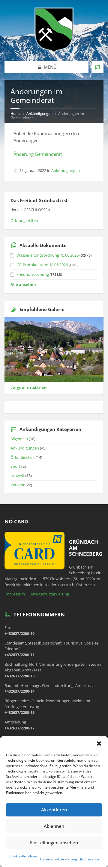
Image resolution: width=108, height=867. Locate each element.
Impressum (89, 859)
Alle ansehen (23, 284)
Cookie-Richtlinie (23, 856)
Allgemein (19, 438)
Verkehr (17, 484)
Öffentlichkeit (22, 457)
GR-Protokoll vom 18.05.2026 (42, 264)
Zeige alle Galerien (28, 388)
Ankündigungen (39, 113)
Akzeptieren (54, 810)
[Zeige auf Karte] (98, 67)
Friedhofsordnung (32, 274)
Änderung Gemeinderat (38, 154)
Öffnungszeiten (24, 220)
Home (15, 113)
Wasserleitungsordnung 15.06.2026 (47, 255)
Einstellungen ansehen (54, 842)
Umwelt (17, 475)
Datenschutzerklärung (58, 859)
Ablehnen (54, 826)
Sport (15, 466)
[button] (99, 743)
